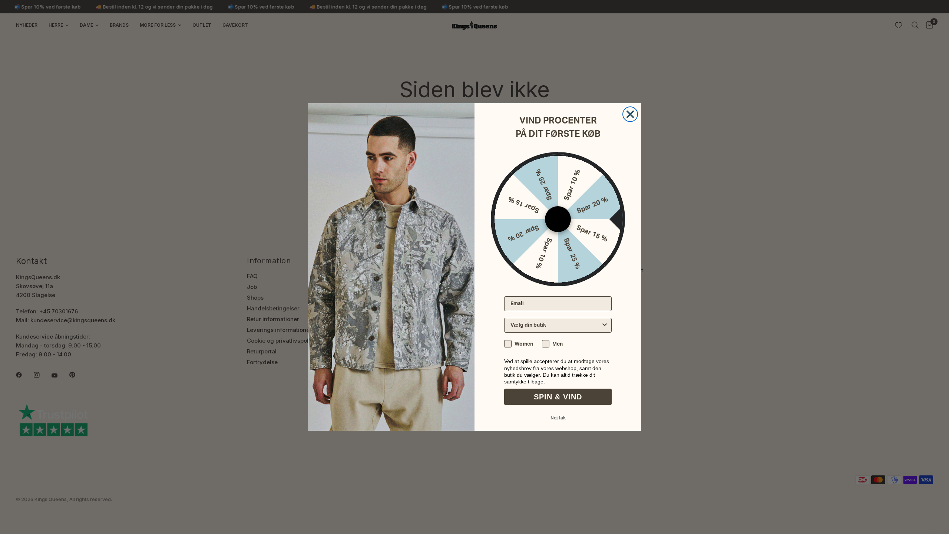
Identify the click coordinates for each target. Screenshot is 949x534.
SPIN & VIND (558, 397)
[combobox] (555, 325)
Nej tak (558, 418)
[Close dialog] (630, 114)
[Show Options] (604, 325)
